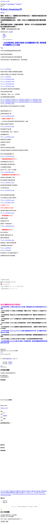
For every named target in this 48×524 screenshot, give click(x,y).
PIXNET (14, 506)
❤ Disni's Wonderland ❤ (11, 9)
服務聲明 (36, 506)
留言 (10, 358)
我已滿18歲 (3, 521)
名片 (4, 37)
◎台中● (10, 363)
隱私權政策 (31, 506)
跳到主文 (2, 12)
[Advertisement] (23, 64)
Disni (1, 351)
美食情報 (11, 31)
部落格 (4, 35)
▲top (1, 365)
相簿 (4, 34)
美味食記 (10, 362)
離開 (7, 521)
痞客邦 (7, 358)
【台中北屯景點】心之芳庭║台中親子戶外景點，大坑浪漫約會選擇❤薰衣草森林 (21, 338)
